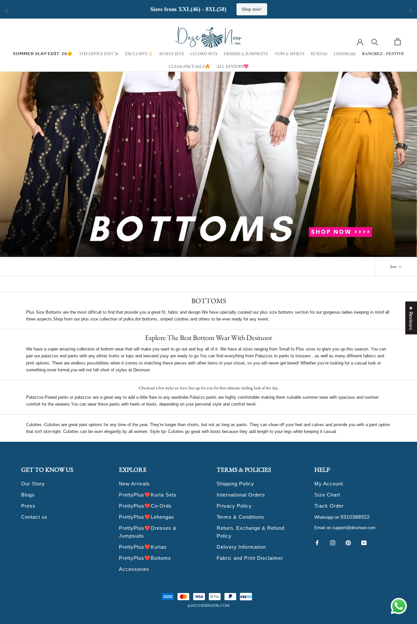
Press (28, 506)
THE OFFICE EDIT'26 (99, 53)
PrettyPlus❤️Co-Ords (145, 506)
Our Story (33, 483)
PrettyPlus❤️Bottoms (145, 558)
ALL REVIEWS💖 (233, 66)
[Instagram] (332, 542)
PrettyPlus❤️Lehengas (146, 517)
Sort (393, 266)
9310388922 (355, 517)
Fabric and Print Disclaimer (250, 558)
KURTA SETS (171, 53)
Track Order (329, 506)
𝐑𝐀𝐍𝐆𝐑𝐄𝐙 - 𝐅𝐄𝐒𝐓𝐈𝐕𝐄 (383, 53)
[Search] (374, 41)
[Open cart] (398, 41)
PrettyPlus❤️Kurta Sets (148, 495)
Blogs (28, 495)
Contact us (34, 517)
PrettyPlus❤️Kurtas (143, 547)
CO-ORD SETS (203, 53)
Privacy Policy (234, 506)
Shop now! (330, 9)
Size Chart (327, 495)
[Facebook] (317, 542)
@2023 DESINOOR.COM (208, 605)
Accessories (134, 569)
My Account (328, 483)
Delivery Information (241, 547)
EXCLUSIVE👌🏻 (139, 53)
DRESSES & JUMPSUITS (246, 53)
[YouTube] (364, 542)
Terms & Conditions (240, 517)
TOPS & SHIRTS (289, 53)
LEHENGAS (344, 53)
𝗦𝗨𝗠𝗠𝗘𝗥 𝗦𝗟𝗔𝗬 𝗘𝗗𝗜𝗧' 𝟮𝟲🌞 (42, 53)
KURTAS (319, 53)
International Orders (241, 495)
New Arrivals (134, 483)
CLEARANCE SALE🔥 (189, 66)
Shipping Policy (235, 483)
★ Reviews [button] (411, 318)
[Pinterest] (348, 542)
